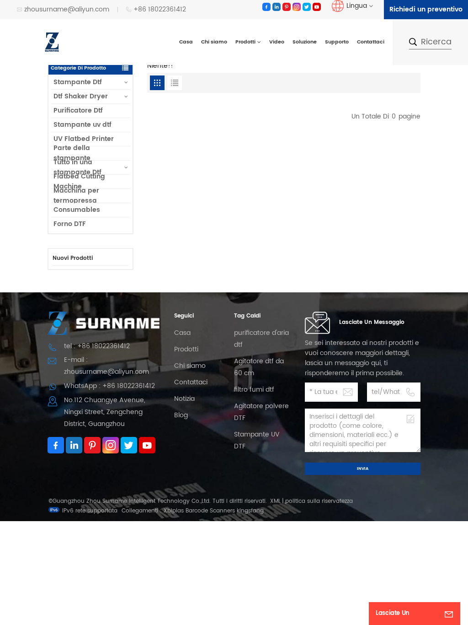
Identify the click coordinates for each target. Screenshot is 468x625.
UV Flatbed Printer (83, 139)
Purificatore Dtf (78, 110)
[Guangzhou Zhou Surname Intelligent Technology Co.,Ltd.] (52, 42)
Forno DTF (69, 224)
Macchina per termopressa (76, 196)
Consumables (76, 210)
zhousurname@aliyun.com (66, 9)
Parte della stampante (71, 153)
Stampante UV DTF (257, 440)
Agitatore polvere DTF (261, 412)
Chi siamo (214, 42)
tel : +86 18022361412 (97, 346)
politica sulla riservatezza (319, 501)
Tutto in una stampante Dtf (77, 167)
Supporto (337, 42)
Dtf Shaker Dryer (80, 96)
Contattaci (370, 42)
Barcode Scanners (210, 510)
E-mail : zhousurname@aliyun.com (106, 366)
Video (276, 42)
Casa (186, 42)
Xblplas (174, 510)
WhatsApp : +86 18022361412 (109, 386)
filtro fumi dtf (254, 389)
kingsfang (250, 510)
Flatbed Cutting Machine (79, 182)
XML (275, 501)
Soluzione (304, 42)
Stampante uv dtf (82, 124)
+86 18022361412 (159, 9)
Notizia (184, 398)
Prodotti (245, 42)
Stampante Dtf (77, 82)
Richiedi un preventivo (426, 9)
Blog (181, 415)
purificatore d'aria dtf (261, 339)
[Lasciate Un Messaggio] (448, 613)
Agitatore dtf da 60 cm (259, 367)
